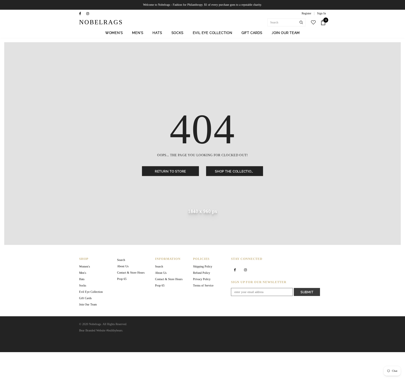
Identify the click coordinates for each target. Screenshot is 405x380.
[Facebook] (81, 13)
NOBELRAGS (92, 22)
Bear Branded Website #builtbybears (100, 330)
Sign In (321, 13)
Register (306, 13)
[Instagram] (89, 13)
